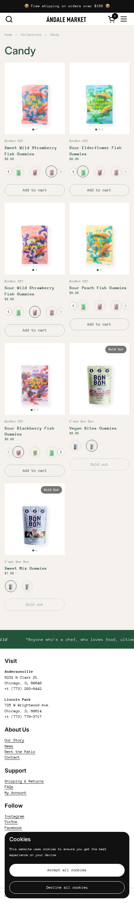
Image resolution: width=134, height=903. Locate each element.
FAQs (9, 787)
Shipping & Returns (24, 781)
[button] (9, 19)
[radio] (18, 171)
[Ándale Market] (66, 19)
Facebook (13, 828)
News (9, 746)
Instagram (14, 816)
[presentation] (9, 172)
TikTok (11, 822)
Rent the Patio (20, 752)
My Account (15, 793)
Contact (12, 757)
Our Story (14, 740)
